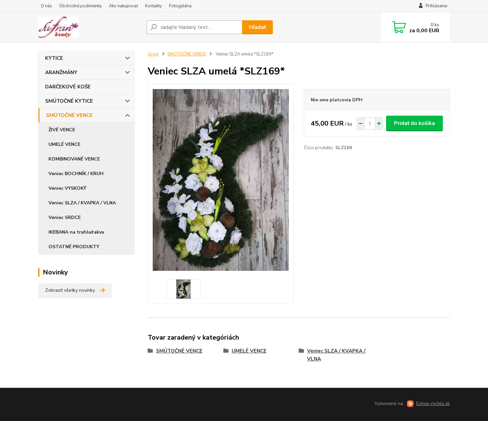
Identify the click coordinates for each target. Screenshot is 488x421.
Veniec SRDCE (64, 217)
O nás (46, 6)
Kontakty (153, 6)
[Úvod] (89, 27)
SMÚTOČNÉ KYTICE (69, 101)
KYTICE (54, 58)
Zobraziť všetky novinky (70, 290)
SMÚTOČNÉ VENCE (69, 115)
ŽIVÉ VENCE (61, 130)
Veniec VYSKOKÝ (67, 188)
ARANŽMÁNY (61, 72)
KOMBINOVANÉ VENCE (74, 159)
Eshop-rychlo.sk (433, 403)
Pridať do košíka (414, 123)
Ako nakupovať (123, 6)
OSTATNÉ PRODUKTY (73, 247)
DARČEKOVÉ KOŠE (68, 86)
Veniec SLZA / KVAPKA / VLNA (82, 203)
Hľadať (257, 27)
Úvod (153, 54)
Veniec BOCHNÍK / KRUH (76, 173)
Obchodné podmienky (80, 6)
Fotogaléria (180, 6)
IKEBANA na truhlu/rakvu (76, 232)
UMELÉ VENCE (64, 144)
